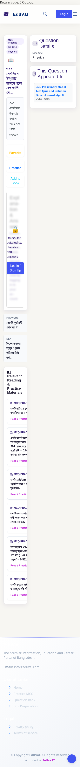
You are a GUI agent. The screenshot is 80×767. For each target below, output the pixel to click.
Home (18, 687)
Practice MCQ (24, 694)
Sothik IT (49, 760)
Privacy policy (23, 727)
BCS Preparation (26, 706)
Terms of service (26, 733)
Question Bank (24, 700)
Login (64, 14)
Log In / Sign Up (15, 268)
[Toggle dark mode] (71, 758)
